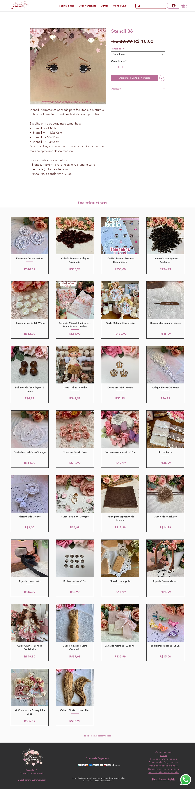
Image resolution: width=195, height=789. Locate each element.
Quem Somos (163, 751)
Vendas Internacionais (163, 765)
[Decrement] (114, 67)
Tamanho (117, 48)
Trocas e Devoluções (163, 758)
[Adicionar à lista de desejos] (162, 78)
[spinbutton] (118, 67)
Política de (156, 772)
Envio (163, 755)
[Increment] (123, 67)
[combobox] (138, 54)
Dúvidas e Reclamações (163, 769)
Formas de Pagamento (163, 762)
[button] (185, 6)
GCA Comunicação (105, 781)
